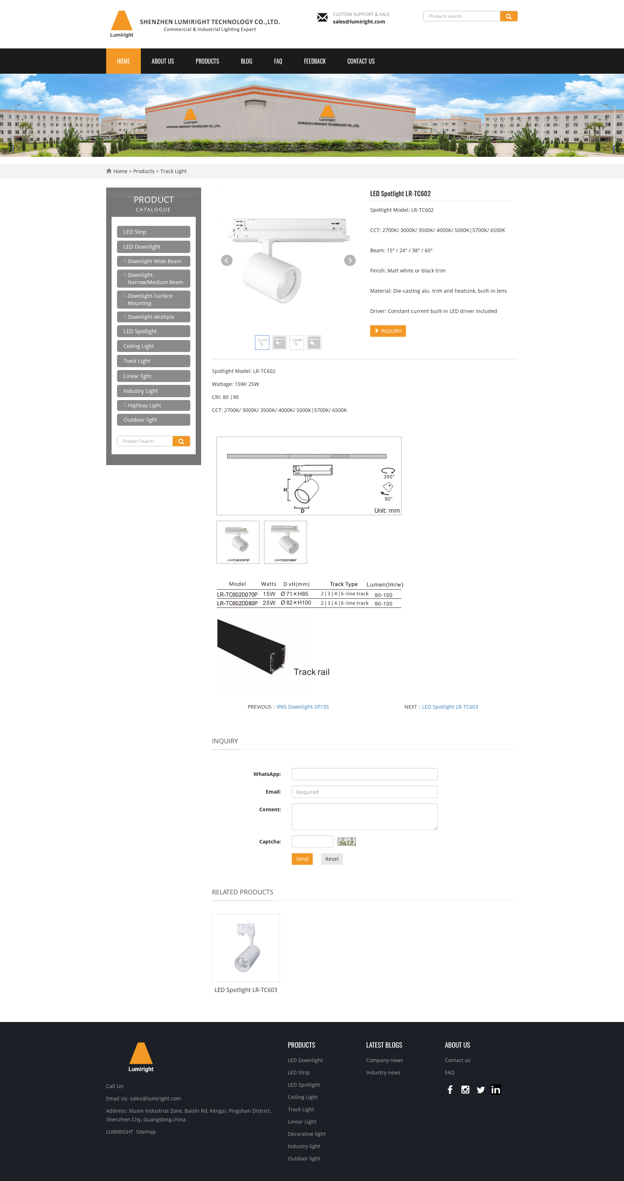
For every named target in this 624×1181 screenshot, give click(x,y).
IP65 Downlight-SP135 (303, 706)
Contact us (361, 61)
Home (123, 61)
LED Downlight (142, 246)
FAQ (278, 61)
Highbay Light (144, 405)
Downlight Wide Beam (154, 261)
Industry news (383, 1072)
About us (163, 61)
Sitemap (146, 1131)
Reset (332, 858)
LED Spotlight (140, 331)
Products (207, 61)
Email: (273, 791)
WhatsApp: (267, 773)
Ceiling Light (139, 345)
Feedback (315, 61)
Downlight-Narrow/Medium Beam (155, 278)
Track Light (173, 171)
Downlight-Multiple (151, 316)
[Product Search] (181, 441)
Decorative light (307, 1133)
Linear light (137, 375)
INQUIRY (391, 330)
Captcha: (270, 841)
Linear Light (302, 1121)
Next (350, 260)
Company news (384, 1060)
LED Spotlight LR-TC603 (450, 706)
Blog (246, 61)
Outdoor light (140, 419)
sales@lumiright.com (359, 21)
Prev (227, 260)
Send (302, 858)
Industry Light (141, 390)
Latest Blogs (384, 1044)
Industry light (304, 1146)
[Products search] (508, 16)
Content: (270, 809)
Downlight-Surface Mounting (150, 299)
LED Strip (135, 231)
